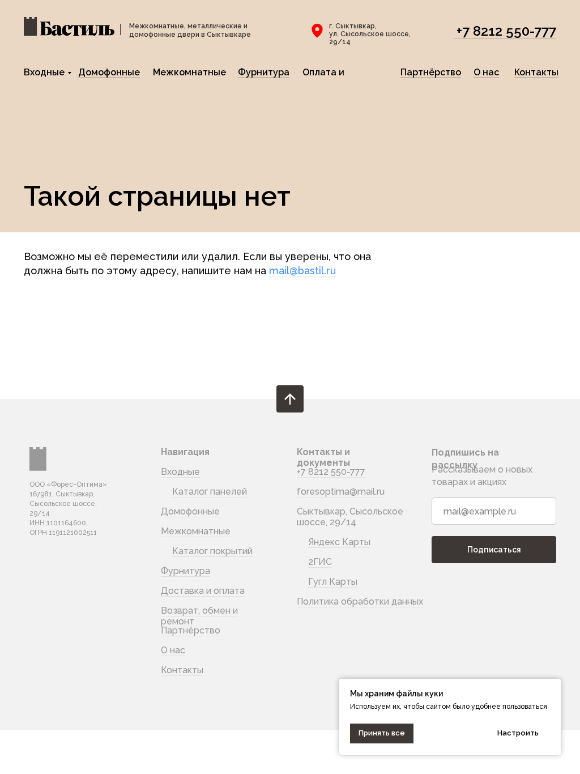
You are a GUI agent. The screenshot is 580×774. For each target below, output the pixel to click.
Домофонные (109, 72)
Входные (44, 72)
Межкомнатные (189, 72)
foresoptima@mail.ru (341, 491)
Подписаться (494, 549)
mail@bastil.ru (302, 271)
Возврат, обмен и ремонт (199, 616)
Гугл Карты (332, 581)
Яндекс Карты (339, 542)
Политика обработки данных (360, 601)
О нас (486, 72)
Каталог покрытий (212, 551)
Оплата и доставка (324, 77)
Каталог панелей (209, 491)
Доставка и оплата (203, 590)
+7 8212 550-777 (506, 31)
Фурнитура (263, 72)
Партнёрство (430, 72)
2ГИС (320, 561)
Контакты (536, 72)
